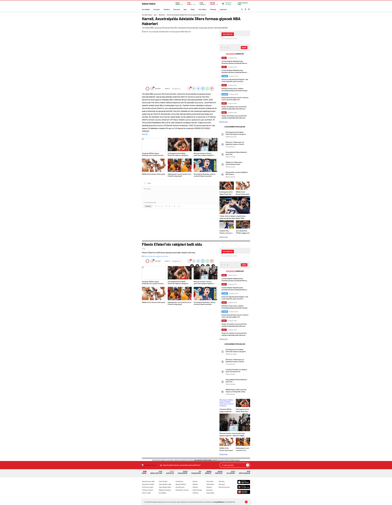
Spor (185, 9)
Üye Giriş (221, 481)
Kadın (193, 9)
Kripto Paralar (244, 472)
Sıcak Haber (210, 493)
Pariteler (218, 472)
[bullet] (169, 206)
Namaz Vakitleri (156, 472)
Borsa (144, 472)
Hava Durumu (182, 472)
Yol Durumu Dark (147, 490)
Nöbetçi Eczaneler (165, 490)
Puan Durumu (196, 472)
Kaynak (145, 134)
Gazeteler (223, 9)
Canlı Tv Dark (163, 481)
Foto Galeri (202, 9)
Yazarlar (209, 487)
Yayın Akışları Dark (165, 487)
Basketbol (162, 15)
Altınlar (195, 481)
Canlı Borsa (179, 481)
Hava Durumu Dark (148, 484)
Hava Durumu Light (148, 481)
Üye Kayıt (222, 484)
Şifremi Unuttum (224, 487)
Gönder (148, 206)
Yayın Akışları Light (165, 484)
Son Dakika (146, 9)
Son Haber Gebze (147, 15)
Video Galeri (210, 484)
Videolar (213, 9)
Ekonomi (176, 9)
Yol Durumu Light (147, 487)
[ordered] (166, 206)
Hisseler (208, 472)
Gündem (167, 9)
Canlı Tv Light (146, 493)
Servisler (156, 9)
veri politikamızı (219, 502)
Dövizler (195, 484)
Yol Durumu (230, 472)
